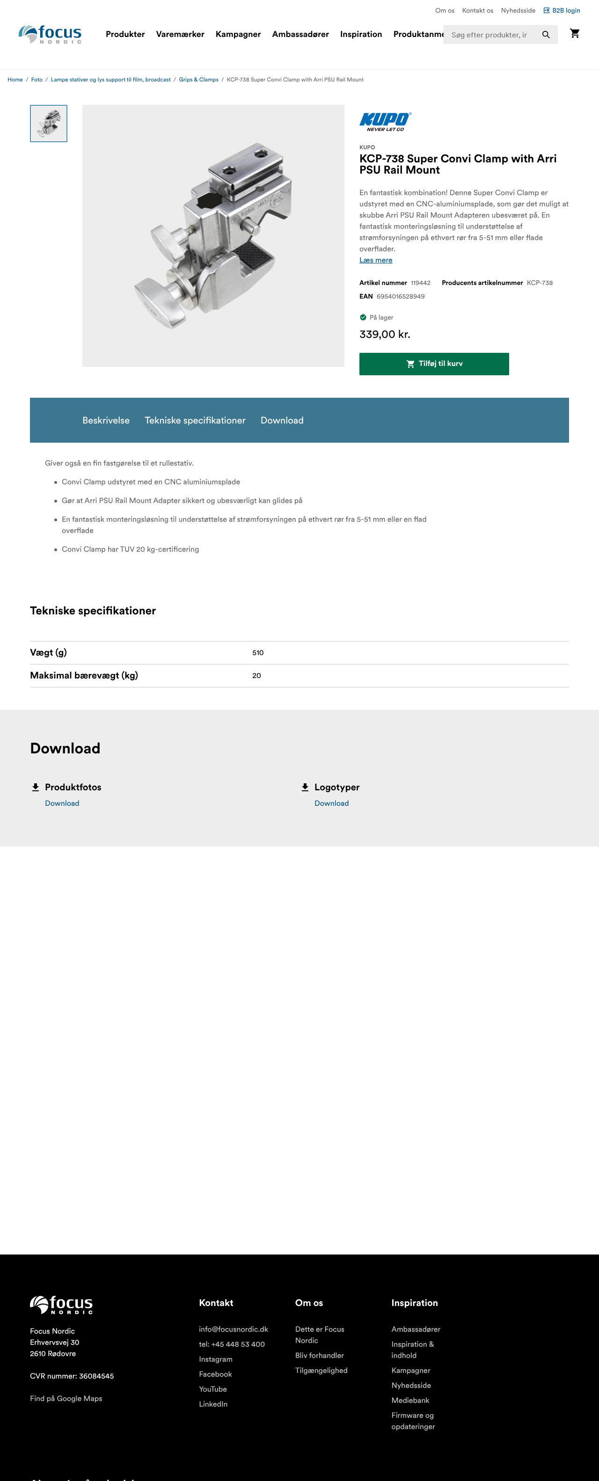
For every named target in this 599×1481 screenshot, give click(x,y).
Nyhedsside (518, 10)
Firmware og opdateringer (413, 1421)
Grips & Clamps (198, 79)
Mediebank (411, 1400)
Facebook (215, 1374)
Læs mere (376, 260)
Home (15, 79)
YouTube (213, 1389)
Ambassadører (300, 34)
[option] (48, 123)
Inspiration (361, 34)
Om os (444, 10)
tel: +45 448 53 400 (232, 1344)
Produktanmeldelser (433, 34)
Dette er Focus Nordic (319, 1335)
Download (62, 803)
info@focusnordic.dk (233, 1329)
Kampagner (238, 34)
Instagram (216, 1359)
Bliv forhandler (319, 1355)
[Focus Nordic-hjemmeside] (50, 34)
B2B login (566, 10)
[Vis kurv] (574, 34)
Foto (37, 79)
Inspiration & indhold (413, 1350)
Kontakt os (477, 10)
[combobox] (501, 34)
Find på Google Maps (66, 1398)
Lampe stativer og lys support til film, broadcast (111, 79)
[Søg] (546, 34)
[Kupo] (385, 121)
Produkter (125, 34)
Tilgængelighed (321, 1370)
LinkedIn (213, 1404)
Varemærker (180, 34)
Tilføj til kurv (441, 364)
